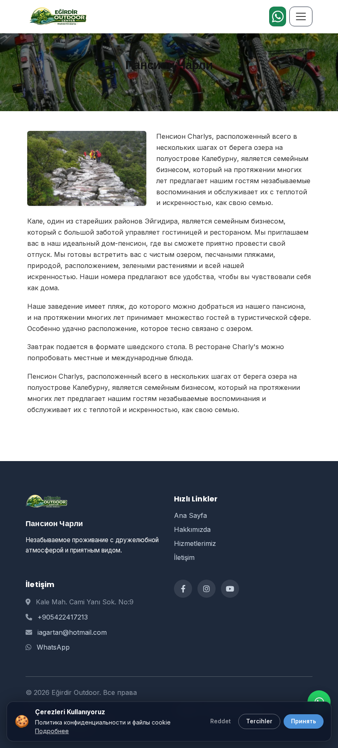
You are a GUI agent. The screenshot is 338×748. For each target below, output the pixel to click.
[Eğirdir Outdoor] (56, 16)
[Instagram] (206, 589)
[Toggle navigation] (300, 16)
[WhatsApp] (277, 16)
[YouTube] (230, 589)
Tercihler (259, 721)
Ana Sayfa (190, 515)
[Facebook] (183, 589)
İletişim (184, 557)
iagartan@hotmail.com (72, 632)
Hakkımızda (192, 529)
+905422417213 (63, 617)
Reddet (220, 721)
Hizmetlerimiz (195, 543)
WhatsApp (53, 647)
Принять (303, 721)
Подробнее (52, 730)
